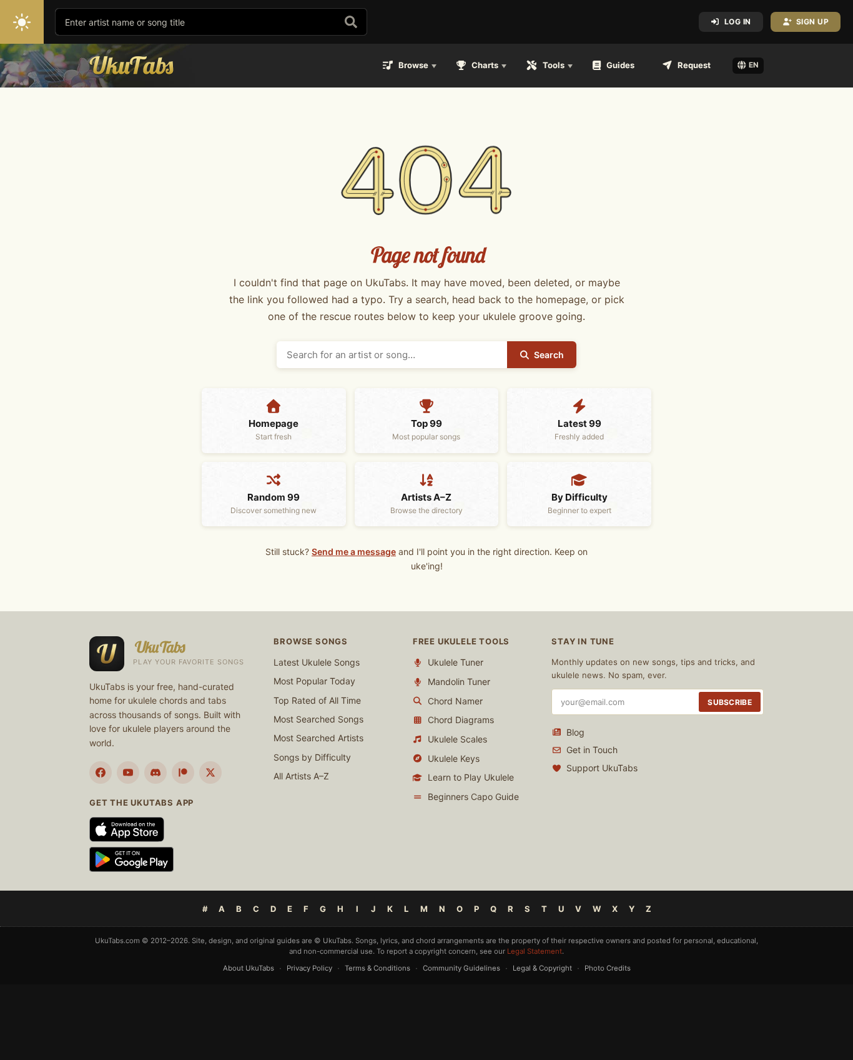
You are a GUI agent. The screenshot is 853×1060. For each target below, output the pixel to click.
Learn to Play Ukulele (471, 777)
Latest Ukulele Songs (317, 662)
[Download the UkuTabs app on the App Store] (126, 829)
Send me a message (354, 551)
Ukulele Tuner (455, 662)
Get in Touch (592, 749)
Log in (737, 21)
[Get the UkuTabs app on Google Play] (131, 859)
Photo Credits (607, 968)
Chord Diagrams (461, 719)
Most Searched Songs (318, 719)
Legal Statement (534, 951)
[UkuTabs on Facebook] (100, 772)
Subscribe (730, 702)
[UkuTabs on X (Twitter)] (210, 772)
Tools (554, 65)
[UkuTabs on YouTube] (128, 772)
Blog (575, 732)
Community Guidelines (461, 968)
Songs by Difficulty (312, 757)
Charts (484, 65)
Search (549, 354)
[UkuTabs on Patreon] (183, 772)
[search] (351, 22)
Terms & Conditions (377, 968)
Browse (413, 65)
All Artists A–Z (301, 776)
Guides (620, 65)
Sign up (812, 21)
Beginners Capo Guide (473, 796)
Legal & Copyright (542, 968)
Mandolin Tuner (459, 681)
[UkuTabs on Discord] (155, 772)
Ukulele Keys (454, 758)
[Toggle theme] (22, 22)
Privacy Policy (309, 968)
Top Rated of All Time (317, 700)
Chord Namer (455, 701)
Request (694, 65)
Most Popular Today (314, 681)
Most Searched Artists (318, 737)
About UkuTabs (248, 968)
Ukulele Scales (457, 739)
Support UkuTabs (602, 767)
